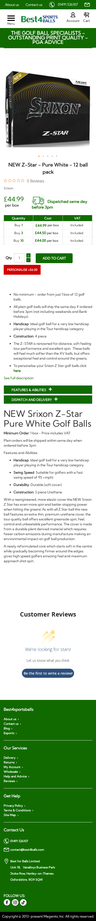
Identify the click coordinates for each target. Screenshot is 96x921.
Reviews (9, 781)
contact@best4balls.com (27, 849)
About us (12, 4)
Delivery (10, 757)
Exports (9, 733)
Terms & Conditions (17, 810)
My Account (12, 767)
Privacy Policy (13, 805)
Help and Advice (15, 776)
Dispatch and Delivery (32, 400)
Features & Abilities (29, 390)
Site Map (10, 815)
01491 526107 (68, 4)
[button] (39, 156)
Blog (7, 728)
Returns (9, 762)
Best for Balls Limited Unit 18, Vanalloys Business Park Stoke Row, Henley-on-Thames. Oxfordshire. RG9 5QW (32, 870)
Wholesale (11, 771)
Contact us (34, 4)
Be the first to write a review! (48, 673)
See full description (18, 378)
